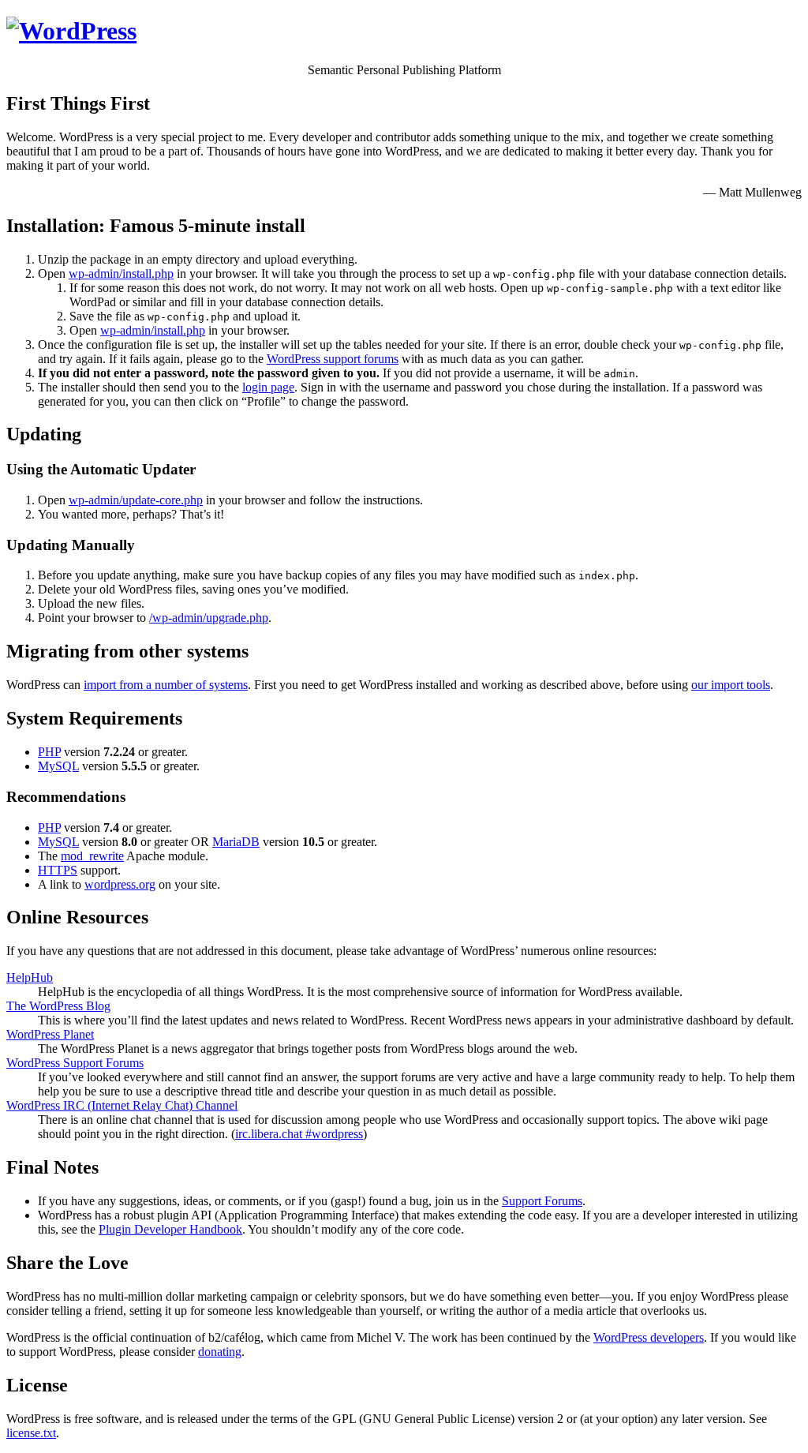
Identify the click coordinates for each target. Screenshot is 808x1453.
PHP (49, 751)
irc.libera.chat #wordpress (299, 1133)
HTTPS (57, 870)
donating (219, 1351)
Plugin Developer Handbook (170, 1229)
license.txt (31, 1433)
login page (268, 387)
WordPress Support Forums (75, 1062)
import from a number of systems (166, 684)
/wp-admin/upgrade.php (208, 617)
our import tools (730, 684)
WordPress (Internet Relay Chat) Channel (122, 1105)
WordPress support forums (332, 358)
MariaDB (236, 841)
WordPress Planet (50, 1034)
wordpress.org (119, 884)
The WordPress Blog (58, 1006)
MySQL (58, 766)
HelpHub (29, 977)
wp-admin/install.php (121, 273)
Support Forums (542, 1201)
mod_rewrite (92, 856)
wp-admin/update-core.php (136, 500)
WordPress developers (648, 1337)
